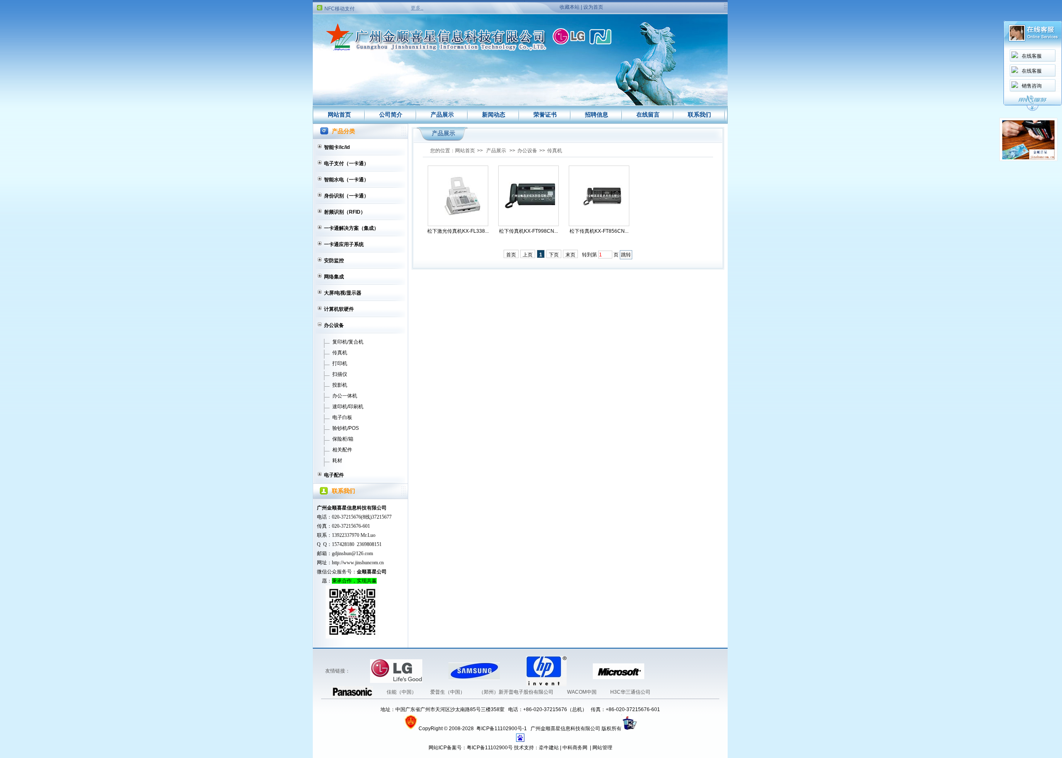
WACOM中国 (582, 692)
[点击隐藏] (1032, 109)
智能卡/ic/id (337, 147)
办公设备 (334, 325)
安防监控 (334, 260)
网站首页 (339, 114)
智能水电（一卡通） (346, 180)
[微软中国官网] (580, 671)
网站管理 (602, 748)
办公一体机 (344, 396)
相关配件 (342, 450)
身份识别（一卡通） (346, 196)
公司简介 (390, 114)
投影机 (339, 385)
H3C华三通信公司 (630, 692)
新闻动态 (493, 114)
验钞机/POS (345, 428)
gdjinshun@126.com (352, 553)
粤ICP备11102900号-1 (502, 728)
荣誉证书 (545, 114)
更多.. (417, 8)
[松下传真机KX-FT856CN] (599, 196)
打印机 (339, 363)
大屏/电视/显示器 (342, 293)
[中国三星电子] (436, 671)
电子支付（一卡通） (346, 163)
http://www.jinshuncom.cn (358, 562)
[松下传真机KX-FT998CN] (528, 196)
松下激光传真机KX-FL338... (458, 231)
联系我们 (699, 114)
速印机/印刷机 (347, 406)
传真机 (339, 353)
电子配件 (334, 475)
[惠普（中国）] (513, 671)
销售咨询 (1032, 86)
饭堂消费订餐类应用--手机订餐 (358, 11)
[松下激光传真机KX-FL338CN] (458, 196)
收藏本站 (570, 7)
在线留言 (648, 114)
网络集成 (334, 277)
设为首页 (593, 7)
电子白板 (342, 417)
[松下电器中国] (656, 671)
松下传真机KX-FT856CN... (599, 231)
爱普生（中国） (448, 692)
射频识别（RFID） (344, 212)
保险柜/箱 (342, 439)
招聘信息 (596, 114)
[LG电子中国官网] (357, 671)
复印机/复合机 (347, 342)
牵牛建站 (549, 748)
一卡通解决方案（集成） (351, 228)
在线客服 (1032, 56)
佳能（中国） (402, 692)
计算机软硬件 (339, 309)
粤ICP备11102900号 (490, 748)
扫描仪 (339, 374)
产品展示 (442, 114)
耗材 (337, 460)
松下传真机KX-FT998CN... (528, 231)
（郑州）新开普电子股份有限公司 (517, 692)
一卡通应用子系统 (344, 244)
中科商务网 (575, 748)
